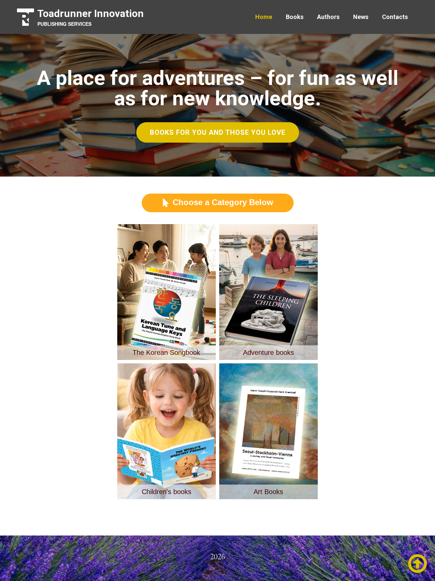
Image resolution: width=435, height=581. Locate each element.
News (360, 16)
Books (294, 16)
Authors (328, 16)
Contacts (395, 16)
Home (263, 16)
